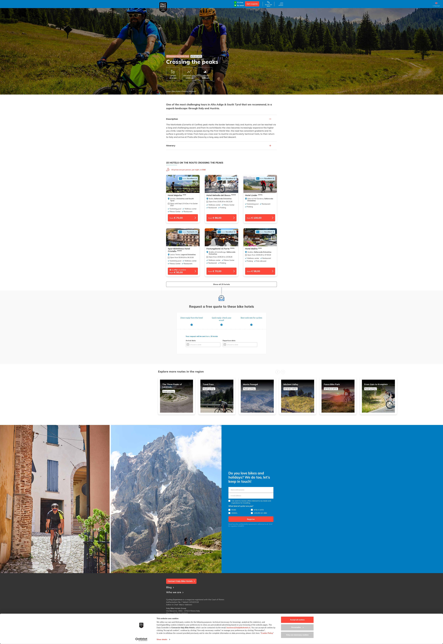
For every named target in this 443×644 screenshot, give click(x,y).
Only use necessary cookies (297, 635)
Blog (169, 587)
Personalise (296, 627)
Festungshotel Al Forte (221, 248)
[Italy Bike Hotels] (163, 7)
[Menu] (281, 4)
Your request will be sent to (202, 336)
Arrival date (191, 341)
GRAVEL (234, 513)
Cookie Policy (267, 633)
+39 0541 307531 (180, 613)
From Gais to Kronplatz (376, 386)
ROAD (233, 510)
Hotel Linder (253, 195)
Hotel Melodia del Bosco (218, 195)
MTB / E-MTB (259, 510)
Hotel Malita (251, 248)
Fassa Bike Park (332, 386)
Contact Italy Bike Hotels (180, 581)
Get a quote (252, 4)
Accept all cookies (297, 620)
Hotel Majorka (175, 195)
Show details (162, 639)
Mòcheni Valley (290, 386)
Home (168, 91)
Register (251, 519)
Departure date (229, 341)
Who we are (173, 592)
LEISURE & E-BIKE (260, 513)
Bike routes (176, 91)
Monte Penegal (250, 386)
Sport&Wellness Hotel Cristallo (179, 249)
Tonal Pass (208, 386)
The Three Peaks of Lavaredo (172, 387)
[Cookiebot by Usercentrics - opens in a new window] (141, 639)
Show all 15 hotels (221, 284)
